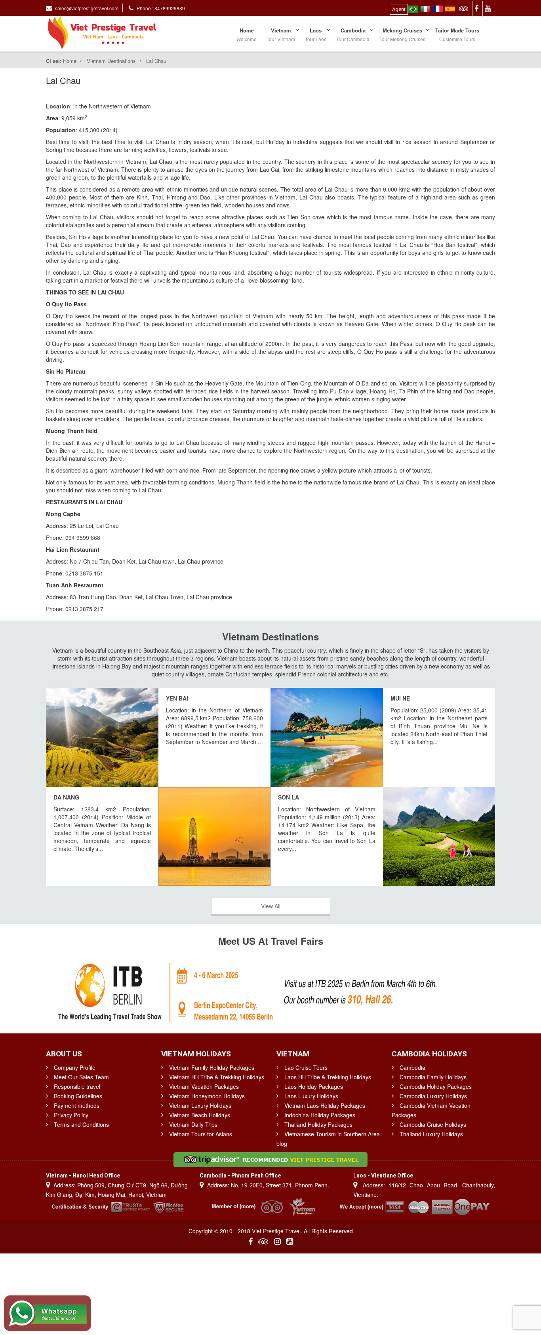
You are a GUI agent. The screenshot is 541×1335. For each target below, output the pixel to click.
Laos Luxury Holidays (311, 1096)
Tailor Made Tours (457, 34)
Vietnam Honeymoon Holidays (207, 1096)
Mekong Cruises (402, 34)
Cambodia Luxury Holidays (433, 1096)
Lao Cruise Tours (306, 1067)
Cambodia (353, 34)
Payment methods (76, 1105)
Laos (315, 34)
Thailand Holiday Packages (318, 1124)
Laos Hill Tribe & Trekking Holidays (327, 1077)
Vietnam (281, 34)
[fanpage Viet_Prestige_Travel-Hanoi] (477, 7)
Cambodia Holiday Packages (436, 1086)
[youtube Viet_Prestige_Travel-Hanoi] (489, 7)
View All (270, 906)
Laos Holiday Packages (313, 1086)
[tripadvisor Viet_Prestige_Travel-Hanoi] (464, 7)
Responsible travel (77, 1086)
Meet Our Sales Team (81, 1077)
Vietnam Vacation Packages (204, 1086)
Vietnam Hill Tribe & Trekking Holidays (216, 1077)
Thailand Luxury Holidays (431, 1134)
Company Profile (74, 1067)
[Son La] (439, 836)
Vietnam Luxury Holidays (200, 1105)
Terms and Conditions (81, 1124)
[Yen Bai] (102, 737)
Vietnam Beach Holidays (199, 1115)
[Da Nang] (214, 836)
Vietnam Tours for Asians (200, 1134)
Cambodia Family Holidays (433, 1077)
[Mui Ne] (326, 737)
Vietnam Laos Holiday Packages (324, 1105)
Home (246, 34)
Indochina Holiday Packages (319, 1115)
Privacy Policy (71, 1115)
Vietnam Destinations (111, 61)
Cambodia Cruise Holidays (433, 1124)
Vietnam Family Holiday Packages (211, 1067)
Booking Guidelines (78, 1096)
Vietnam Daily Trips (193, 1124)
